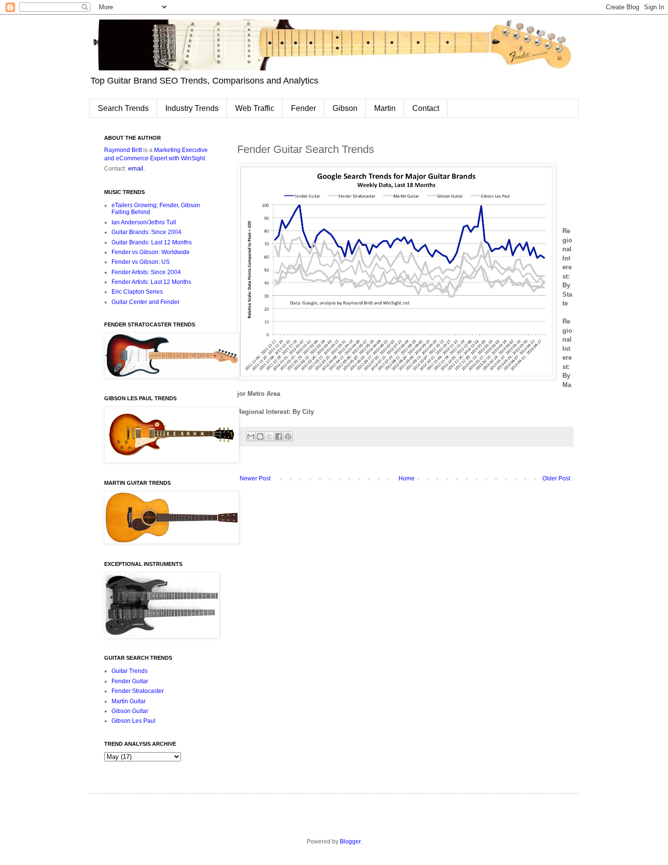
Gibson (345, 108)
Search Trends (123, 108)
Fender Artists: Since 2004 (146, 272)
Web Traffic (254, 108)
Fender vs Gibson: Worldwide (150, 252)
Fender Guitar (129, 681)
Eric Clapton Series (137, 291)
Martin (385, 108)
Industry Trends (192, 108)
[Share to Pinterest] (288, 436)
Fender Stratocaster (137, 691)
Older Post (556, 478)
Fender (303, 108)
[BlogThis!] (260, 436)
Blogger (350, 841)
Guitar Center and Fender (145, 302)
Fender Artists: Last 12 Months (151, 282)
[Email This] (251, 436)
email (135, 168)
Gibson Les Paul (133, 720)
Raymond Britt (123, 150)
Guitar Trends (129, 671)
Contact (425, 108)
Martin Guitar (128, 701)
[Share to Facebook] (279, 436)
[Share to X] (269, 436)
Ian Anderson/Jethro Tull (143, 222)
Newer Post (255, 478)
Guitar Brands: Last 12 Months (151, 242)
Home (407, 478)
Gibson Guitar (129, 711)
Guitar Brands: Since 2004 (146, 232)
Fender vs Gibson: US (140, 262)
